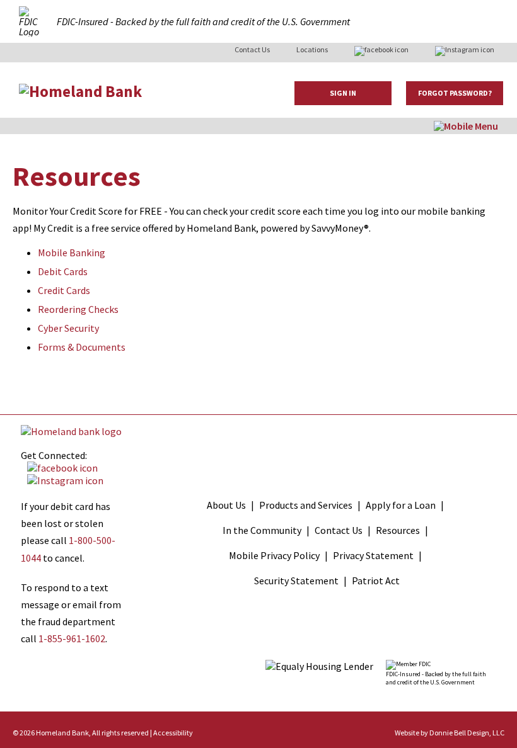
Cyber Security (68, 328)
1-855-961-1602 (71, 638)
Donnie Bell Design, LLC (466, 732)
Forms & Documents (81, 347)
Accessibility (173, 732)
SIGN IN (343, 93)
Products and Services (305, 505)
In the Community (262, 530)
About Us (226, 505)
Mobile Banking (71, 252)
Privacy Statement (373, 555)
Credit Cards (64, 290)
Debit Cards (63, 271)
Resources (398, 530)
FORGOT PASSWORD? (455, 93)
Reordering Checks (78, 309)
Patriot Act (376, 580)
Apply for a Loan (401, 505)
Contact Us (252, 49)
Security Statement (296, 580)
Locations (312, 49)
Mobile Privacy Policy (274, 555)
